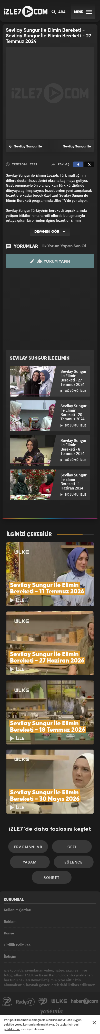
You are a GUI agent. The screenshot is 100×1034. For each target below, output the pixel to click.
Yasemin (51, 1011)
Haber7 (84, 1001)
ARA (61, 12)
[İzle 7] (25, 11)
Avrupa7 (43, 1001)
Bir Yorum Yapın (52, 262)
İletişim (10, 956)
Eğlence (73, 862)
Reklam (10, 921)
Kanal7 (7, 1001)
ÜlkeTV (59, 1001)
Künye (9, 933)
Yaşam (30, 862)
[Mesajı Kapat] (94, 1023)
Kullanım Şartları (17, 909)
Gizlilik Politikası (18, 944)
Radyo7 (25, 1001)
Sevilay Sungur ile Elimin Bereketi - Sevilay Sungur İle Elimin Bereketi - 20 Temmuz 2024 (28, 148)
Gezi (72, 846)
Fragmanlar (28, 846)
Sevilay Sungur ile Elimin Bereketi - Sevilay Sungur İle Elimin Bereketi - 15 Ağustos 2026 (72, 148)
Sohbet (51, 877)
